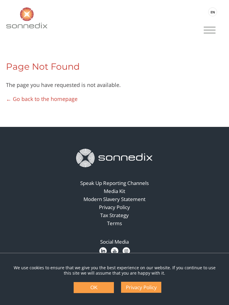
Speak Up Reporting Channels (114, 183)
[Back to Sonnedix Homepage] (27, 17)
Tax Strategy (114, 215)
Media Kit (114, 191)
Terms (114, 223)
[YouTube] (114, 251)
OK (94, 287)
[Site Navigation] (210, 31)
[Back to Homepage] (114, 158)
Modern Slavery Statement (114, 199)
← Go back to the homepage (42, 98)
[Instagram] (126, 251)
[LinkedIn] (103, 251)
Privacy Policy (114, 207)
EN (213, 12)
